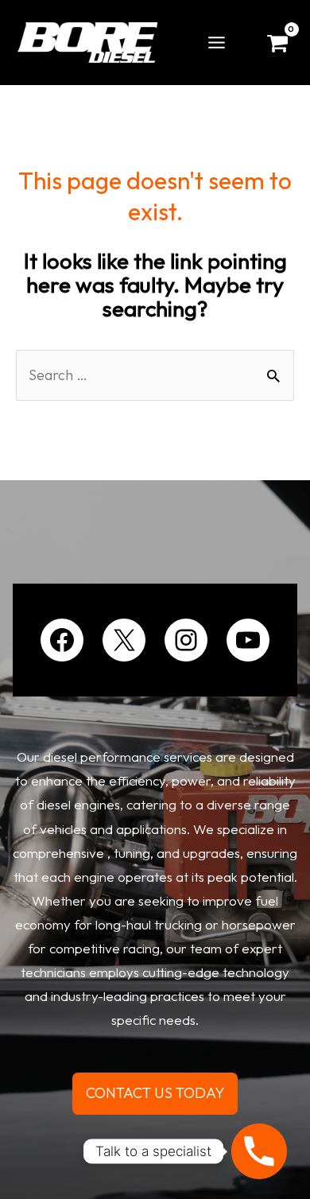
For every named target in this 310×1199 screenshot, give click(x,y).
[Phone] (259, 1151)
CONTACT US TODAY (155, 1093)
